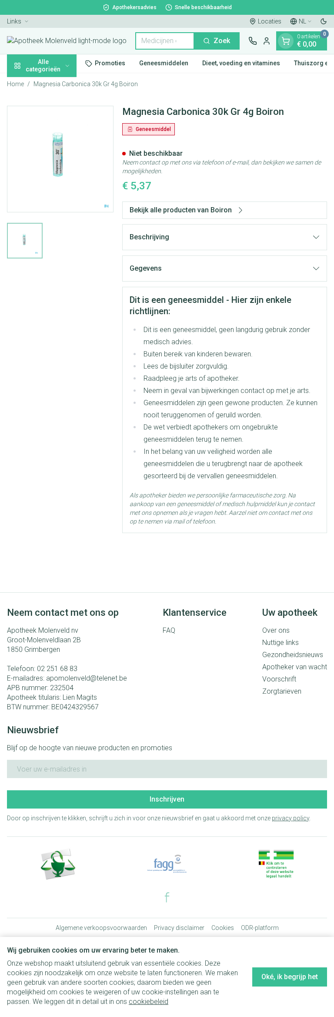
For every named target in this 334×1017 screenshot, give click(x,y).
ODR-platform (260, 927)
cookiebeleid (148, 1001)
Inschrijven (167, 799)
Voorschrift (279, 679)
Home (15, 84)
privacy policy (290, 818)
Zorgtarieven (281, 691)
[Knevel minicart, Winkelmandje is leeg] (286, 41)
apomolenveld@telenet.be (86, 678)
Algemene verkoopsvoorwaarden (101, 927)
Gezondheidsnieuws (292, 655)
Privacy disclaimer (179, 927)
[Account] (266, 41)
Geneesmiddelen (163, 63)
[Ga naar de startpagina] (67, 41)
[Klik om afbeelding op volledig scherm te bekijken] (60, 159)
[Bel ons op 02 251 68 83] (252, 41)
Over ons (276, 630)
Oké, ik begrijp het (289, 977)
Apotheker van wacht (294, 667)
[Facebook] (167, 897)
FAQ (169, 630)
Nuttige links (280, 642)
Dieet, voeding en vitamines (241, 63)
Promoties (110, 63)
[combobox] (164, 41)
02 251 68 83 (57, 669)
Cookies (222, 927)
